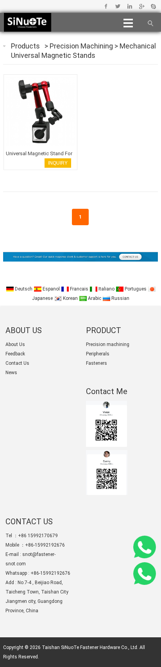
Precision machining (82, 46)
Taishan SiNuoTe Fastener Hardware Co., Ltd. (90, 647)
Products (25, 46)
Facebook (106, 6)
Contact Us (17, 363)
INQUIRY (58, 163)
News (11, 372)
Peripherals (97, 354)
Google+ (141, 6)
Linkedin (129, 6)
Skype (153, 6)
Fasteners (96, 363)
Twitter (118, 6)
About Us (15, 344)
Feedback (15, 354)
